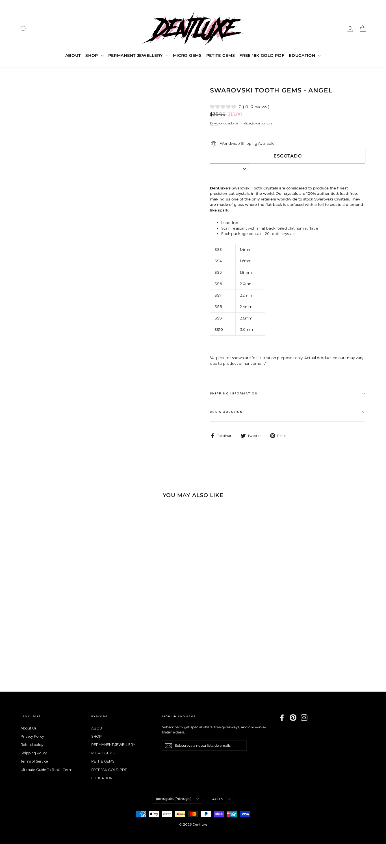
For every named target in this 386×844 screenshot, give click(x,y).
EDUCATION (302, 55)
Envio (214, 123)
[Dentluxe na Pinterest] (293, 717)
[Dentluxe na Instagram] (304, 717)
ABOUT (73, 55)
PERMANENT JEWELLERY (136, 55)
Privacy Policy (32, 736)
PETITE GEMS (220, 55)
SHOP (92, 55)
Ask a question (226, 412)
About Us (28, 728)
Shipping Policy (34, 753)
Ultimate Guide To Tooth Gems (46, 770)
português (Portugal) (174, 798)
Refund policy (32, 744)
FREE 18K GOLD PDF (261, 55)
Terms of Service (34, 761)
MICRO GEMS (187, 55)
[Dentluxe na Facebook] (282, 717)
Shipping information (234, 393)
